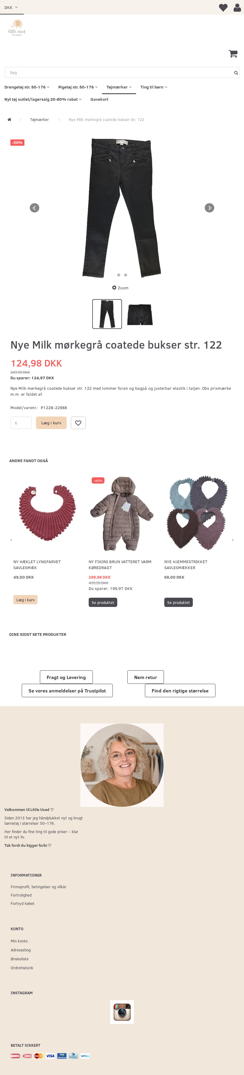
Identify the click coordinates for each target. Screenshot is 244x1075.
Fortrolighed (21, 894)
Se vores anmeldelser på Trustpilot (67, 690)
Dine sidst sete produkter (37, 634)
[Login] (237, 7)
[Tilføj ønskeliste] (78, 423)
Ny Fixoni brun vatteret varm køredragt (120, 564)
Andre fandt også (28, 460)
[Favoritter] (223, 7)
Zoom (123, 288)
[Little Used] (17, 28)
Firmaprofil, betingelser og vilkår (38, 886)
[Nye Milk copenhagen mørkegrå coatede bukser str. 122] (122, 207)
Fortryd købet (23, 903)
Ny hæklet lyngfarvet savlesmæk (37, 564)
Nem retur (145, 677)
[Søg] (236, 72)
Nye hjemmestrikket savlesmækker (185, 564)
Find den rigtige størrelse (180, 690)
